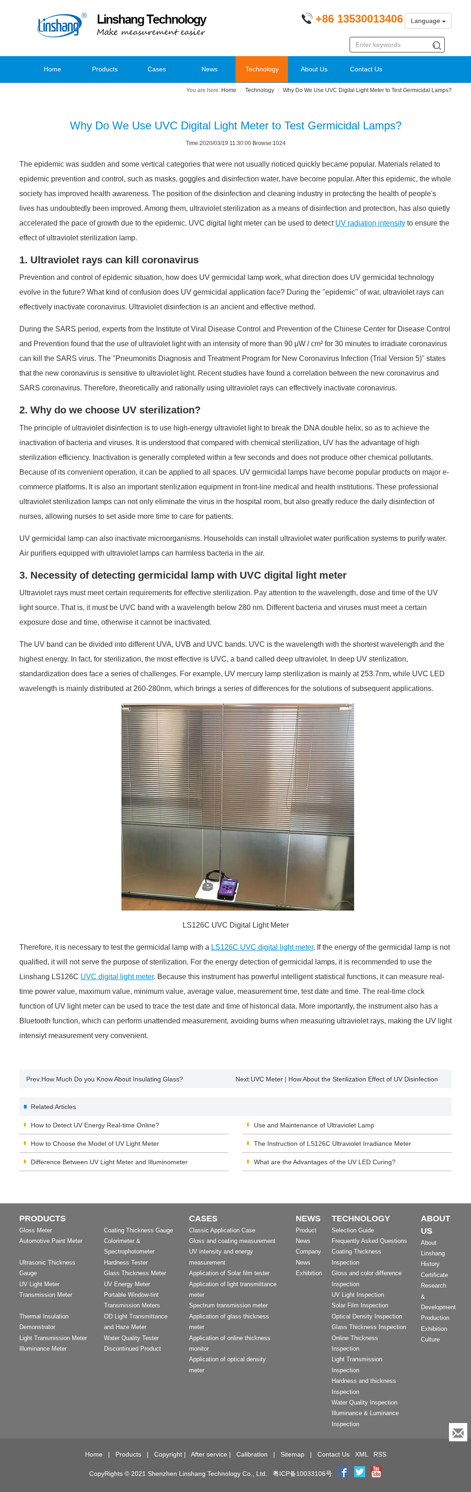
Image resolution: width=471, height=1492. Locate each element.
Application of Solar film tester (229, 1273)
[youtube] (376, 1473)
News (209, 69)
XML (361, 1454)
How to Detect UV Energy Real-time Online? (95, 1125)
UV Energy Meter (127, 1284)
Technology (262, 69)
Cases (157, 69)
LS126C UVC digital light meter (262, 947)
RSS (379, 1454)
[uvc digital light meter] (235, 807)
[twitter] (360, 1473)
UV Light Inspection (358, 1294)
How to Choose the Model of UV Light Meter (95, 1143)
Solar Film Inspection (360, 1305)
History (430, 1263)
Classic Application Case (222, 1230)
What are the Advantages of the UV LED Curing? (325, 1162)
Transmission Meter (45, 1294)
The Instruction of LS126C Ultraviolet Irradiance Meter (332, 1143)
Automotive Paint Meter (50, 1240)
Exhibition (309, 1273)
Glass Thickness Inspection (369, 1327)
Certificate (434, 1274)
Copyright (168, 1454)
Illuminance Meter (43, 1348)
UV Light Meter (39, 1284)
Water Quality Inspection (364, 1402)
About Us (314, 69)
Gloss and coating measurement (232, 1240)
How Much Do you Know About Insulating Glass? (112, 1079)
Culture (430, 1339)
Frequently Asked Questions (369, 1240)
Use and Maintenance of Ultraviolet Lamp (314, 1125)
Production (435, 1317)
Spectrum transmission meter (228, 1305)
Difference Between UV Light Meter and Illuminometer (109, 1162)
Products (105, 69)
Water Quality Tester (131, 1338)
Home (52, 69)
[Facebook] (343, 1473)
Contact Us (366, 69)
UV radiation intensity (370, 223)
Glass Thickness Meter (135, 1273)
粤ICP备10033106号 (302, 1473)
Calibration (252, 1454)
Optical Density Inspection (367, 1316)
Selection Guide (353, 1230)
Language (426, 20)
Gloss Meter (35, 1230)
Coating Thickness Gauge (138, 1230)
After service (209, 1454)
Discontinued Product (132, 1348)
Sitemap (292, 1454)
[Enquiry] (458, 1432)
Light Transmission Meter (53, 1338)
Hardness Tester (126, 1262)
